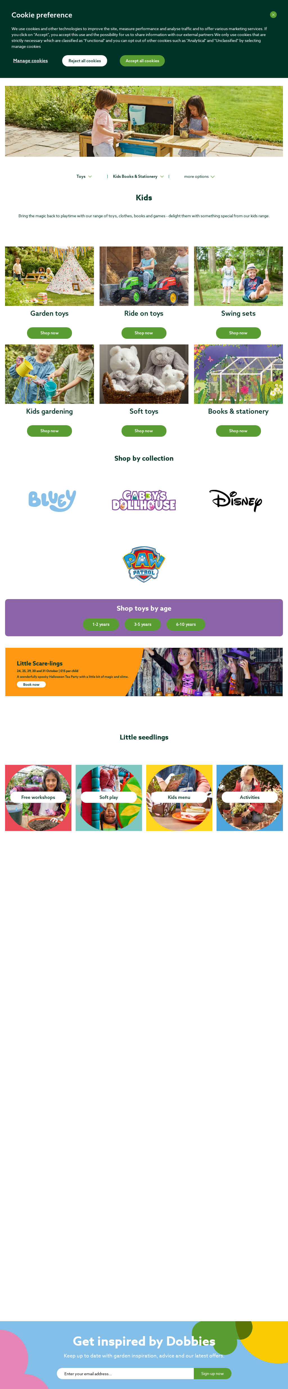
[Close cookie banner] (273, 14)
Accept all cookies (142, 61)
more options (196, 176)
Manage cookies (30, 61)
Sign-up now (212, 1373)
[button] (49, 333)
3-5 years (142, 624)
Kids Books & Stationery (135, 176)
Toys (81, 176)
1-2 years (101, 624)
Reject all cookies (85, 61)
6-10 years (186, 624)
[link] (52, 501)
